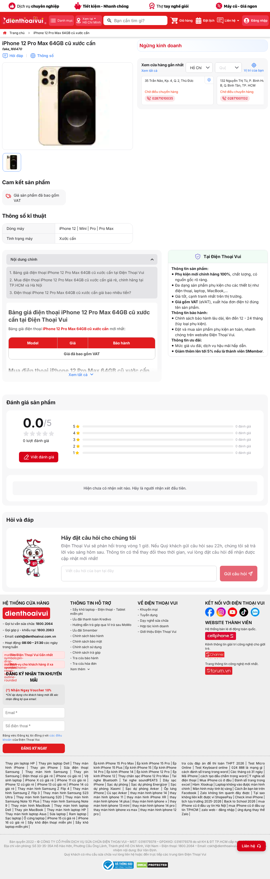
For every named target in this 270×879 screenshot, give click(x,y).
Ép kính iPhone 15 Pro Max (114, 763)
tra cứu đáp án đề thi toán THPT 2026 (213, 763)
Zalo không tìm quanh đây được (224, 793)
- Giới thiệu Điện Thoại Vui (157, 632)
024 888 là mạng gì (247, 767)
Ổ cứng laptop (34, 818)
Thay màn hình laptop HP (66, 810)
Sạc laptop (13, 818)
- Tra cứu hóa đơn (83, 664)
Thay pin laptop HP (20, 763)
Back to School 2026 (239, 801)
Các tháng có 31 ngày (246, 772)
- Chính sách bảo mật (86, 641)
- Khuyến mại (148, 609)
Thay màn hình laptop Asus (25, 814)
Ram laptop (77, 814)
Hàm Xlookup (202, 784)
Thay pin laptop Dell (53, 763)
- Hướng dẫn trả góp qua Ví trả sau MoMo (100, 625)
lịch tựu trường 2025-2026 (201, 801)
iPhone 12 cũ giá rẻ (19, 784)
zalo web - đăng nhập (217, 810)
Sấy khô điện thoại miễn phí (49, 822)
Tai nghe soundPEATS (140, 780)
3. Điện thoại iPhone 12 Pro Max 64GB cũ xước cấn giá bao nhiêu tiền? (70, 292)
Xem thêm (77, 669)
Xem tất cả (149, 71)
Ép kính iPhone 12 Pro (153, 772)
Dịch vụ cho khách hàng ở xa (31, 664)
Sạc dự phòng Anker (142, 789)
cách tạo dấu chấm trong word (223, 776)
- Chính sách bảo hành (87, 636)
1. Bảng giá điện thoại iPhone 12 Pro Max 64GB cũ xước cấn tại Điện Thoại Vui (76, 272)
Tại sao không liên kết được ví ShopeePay (223, 795)
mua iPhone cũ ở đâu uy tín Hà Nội (223, 803)
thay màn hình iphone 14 (148, 793)
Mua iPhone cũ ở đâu (216, 780)
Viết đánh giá (42, 457)
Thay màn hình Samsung (46, 772)
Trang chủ (17, 33)
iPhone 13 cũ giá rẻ (51, 784)
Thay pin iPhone (44, 767)
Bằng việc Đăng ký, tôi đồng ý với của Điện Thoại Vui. (32, 738)
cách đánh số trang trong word (205, 772)
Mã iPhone (189, 776)
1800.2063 (45, 630)
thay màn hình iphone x (149, 801)
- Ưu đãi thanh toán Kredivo (90, 619)
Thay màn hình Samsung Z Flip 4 (43, 789)
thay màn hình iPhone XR (146, 797)
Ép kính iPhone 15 (138, 767)
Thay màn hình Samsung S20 (39, 797)
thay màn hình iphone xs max (116, 810)
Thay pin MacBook (29, 810)
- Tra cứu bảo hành (84, 658)
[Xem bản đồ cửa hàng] (209, 80)
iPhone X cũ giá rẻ (39, 780)
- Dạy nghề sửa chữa (153, 621)
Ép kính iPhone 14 (120, 772)
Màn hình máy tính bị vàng (212, 789)
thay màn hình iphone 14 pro (153, 805)
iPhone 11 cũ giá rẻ (71, 780)
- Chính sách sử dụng (86, 647)
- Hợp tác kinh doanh (153, 626)
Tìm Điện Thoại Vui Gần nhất (31, 655)
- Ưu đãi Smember (84, 630)
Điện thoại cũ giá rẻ (38, 776)
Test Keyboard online (211, 767)
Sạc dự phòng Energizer (149, 784)
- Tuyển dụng (147, 615)
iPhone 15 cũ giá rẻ (61, 818)
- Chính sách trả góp (85, 652)
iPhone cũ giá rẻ (68, 776)
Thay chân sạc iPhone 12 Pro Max (143, 776)
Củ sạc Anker (117, 793)
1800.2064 (44, 624)
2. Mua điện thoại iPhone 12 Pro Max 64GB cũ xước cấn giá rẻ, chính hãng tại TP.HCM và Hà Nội (76, 282)
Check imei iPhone (249, 797)
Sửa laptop (58, 814)
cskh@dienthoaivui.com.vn (35, 636)
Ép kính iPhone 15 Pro (153, 763)
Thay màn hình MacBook (30, 805)
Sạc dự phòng (117, 784)
